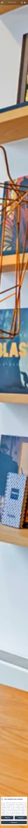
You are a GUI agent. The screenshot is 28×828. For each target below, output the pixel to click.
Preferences (14, 822)
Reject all (7, 817)
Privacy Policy (23, 815)
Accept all (20, 817)
